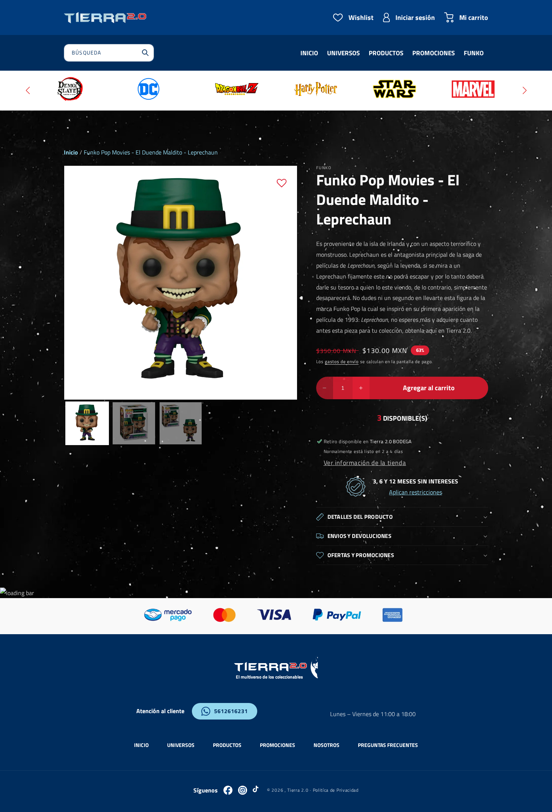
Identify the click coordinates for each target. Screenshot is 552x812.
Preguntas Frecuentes (388, 745)
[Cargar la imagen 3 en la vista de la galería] (180, 423)
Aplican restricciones (415, 492)
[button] (28, 90)
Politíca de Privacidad (336, 790)
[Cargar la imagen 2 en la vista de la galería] (133, 423)
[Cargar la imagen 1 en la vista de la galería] (87, 423)
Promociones (277, 745)
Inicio (71, 152)
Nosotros (326, 745)
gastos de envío (342, 361)
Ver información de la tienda (365, 462)
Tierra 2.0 (297, 790)
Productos (227, 745)
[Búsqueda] (145, 52)
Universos (181, 745)
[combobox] (109, 52)
